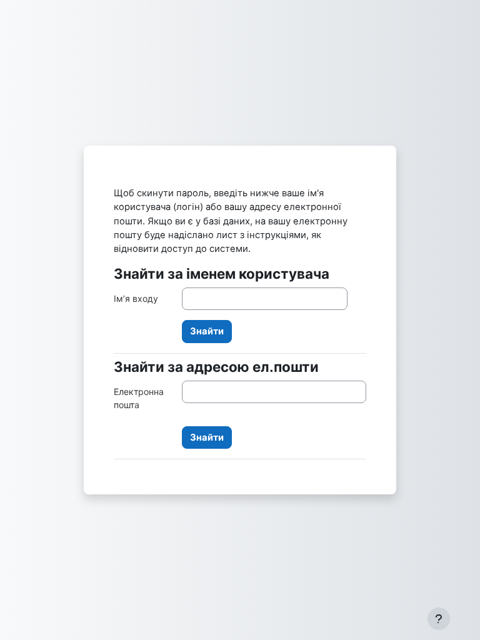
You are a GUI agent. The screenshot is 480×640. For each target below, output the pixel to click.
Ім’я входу (136, 298)
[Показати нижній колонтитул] (439, 619)
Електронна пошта (139, 398)
